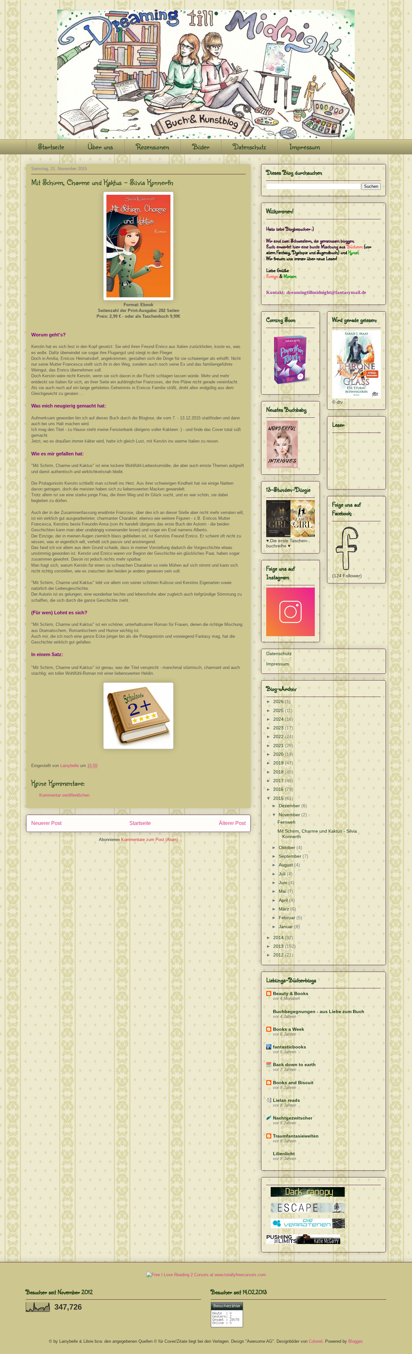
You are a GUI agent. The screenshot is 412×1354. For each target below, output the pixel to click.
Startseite (51, 146)
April (284, 900)
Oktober (287, 847)
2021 (279, 745)
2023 (279, 727)
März (284, 908)
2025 (279, 710)
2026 (279, 701)
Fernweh (286, 822)
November (290, 814)
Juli (283, 873)
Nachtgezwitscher (292, 1118)
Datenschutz (249, 146)
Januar (286, 926)
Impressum (304, 146)
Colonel (316, 1341)
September (291, 856)
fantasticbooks (289, 1046)
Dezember (290, 805)
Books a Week (288, 1029)
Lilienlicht (284, 1153)
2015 (279, 798)
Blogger (355, 1341)
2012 (279, 954)
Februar (287, 917)
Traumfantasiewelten (296, 1136)
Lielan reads (286, 1100)
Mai (283, 891)
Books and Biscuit (293, 1082)
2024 (279, 719)
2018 (279, 771)
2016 (279, 789)
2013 (279, 946)
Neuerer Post (46, 823)
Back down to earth (294, 1064)
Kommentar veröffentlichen (64, 795)
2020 (279, 754)
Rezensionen (152, 146)
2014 (279, 937)
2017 (279, 780)
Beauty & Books (290, 993)
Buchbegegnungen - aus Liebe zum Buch (318, 1011)
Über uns (100, 146)
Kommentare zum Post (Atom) (149, 839)
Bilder (201, 146)
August (286, 864)
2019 (279, 762)
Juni (283, 882)
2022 (279, 736)
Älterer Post (232, 823)
